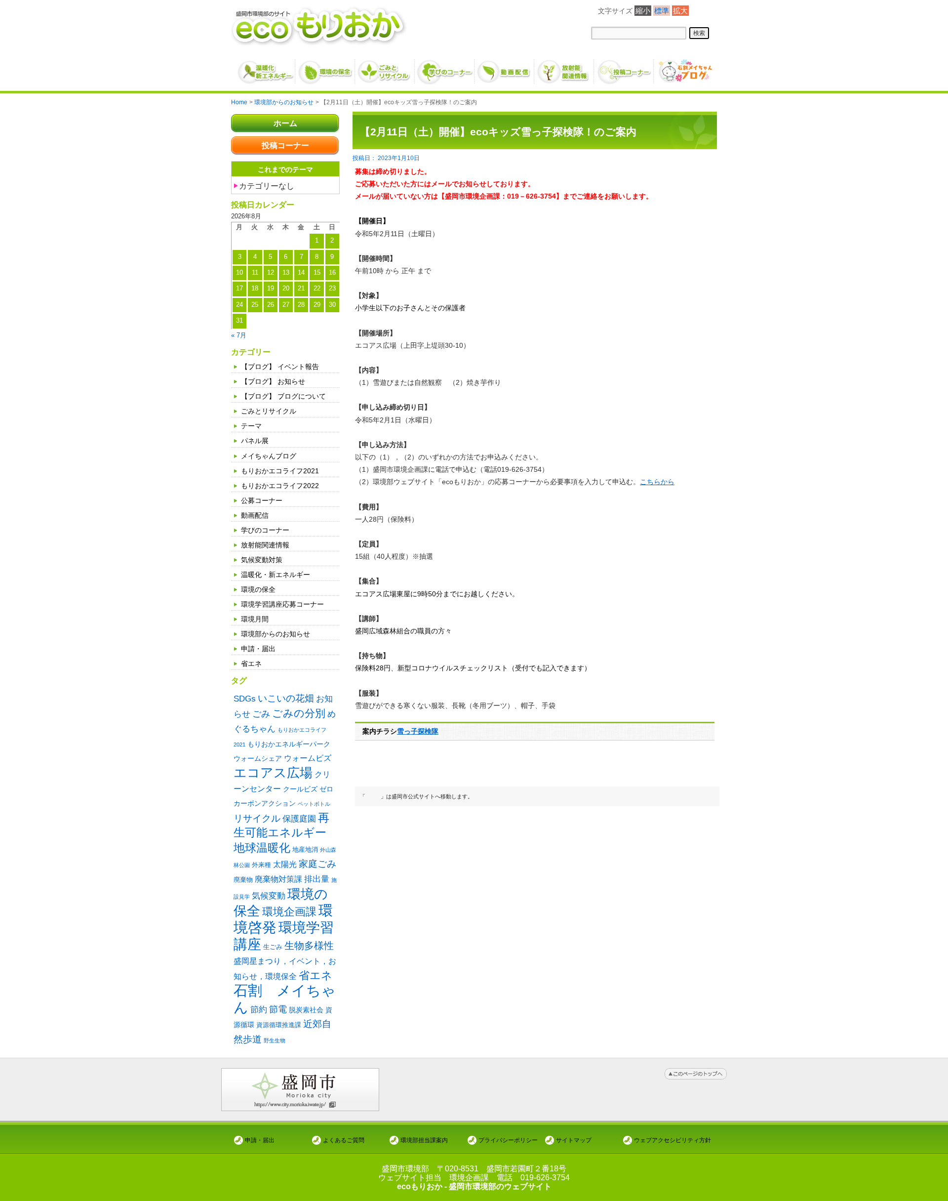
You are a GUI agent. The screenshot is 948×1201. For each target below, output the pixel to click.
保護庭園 (299, 819)
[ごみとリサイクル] (385, 67)
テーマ (251, 426)
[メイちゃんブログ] (684, 67)
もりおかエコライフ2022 (280, 486)
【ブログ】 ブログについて (283, 396)
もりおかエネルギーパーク (288, 744)
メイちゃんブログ (268, 456)
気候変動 (268, 896)
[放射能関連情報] (564, 67)
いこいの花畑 (286, 698)
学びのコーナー (265, 530)
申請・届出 (258, 649)
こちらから (657, 482)
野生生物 (274, 1040)
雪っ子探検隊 (417, 731)
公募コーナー (261, 500)
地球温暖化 (262, 848)
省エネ (251, 663)
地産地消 (305, 849)
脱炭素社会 (306, 1010)
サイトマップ (574, 1140)
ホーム (285, 123)
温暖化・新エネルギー (275, 575)
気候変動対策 (261, 560)
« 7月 (238, 335)
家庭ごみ (317, 864)
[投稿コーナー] (624, 67)
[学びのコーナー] (445, 67)
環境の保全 (258, 589)
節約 (258, 1009)
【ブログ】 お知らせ (273, 381)
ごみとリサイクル (268, 411)
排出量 (316, 879)
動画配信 (255, 515)
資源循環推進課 (278, 1025)
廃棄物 (243, 879)
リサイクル (257, 818)
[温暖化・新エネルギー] (266, 68)
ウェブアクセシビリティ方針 (672, 1140)
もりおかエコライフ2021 (280, 471)
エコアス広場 (273, 772)
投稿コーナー (285, 145)
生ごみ (272, 947)
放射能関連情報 (265, 545)
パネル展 (255, 441)
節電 (278, 1009)
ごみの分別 (298, 713)
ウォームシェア (258, 758)
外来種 (261, 865)
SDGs (245, 699)
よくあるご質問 (343, 1140)
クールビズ (300, 789)
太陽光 (285, 864)
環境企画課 (289, 912)
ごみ (261, 714)
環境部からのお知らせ (275, 634)
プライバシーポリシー (508, 1140)
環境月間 (255, 619)
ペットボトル (314, 804)
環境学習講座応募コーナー (282, 604)
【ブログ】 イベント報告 (280, 367)
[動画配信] (505, 67)
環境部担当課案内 (424, 1140)
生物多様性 (309, 945)
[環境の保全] (326, 67)
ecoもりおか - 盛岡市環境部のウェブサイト (474, 1186)
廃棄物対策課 (278, 879)
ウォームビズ (307, 758)
